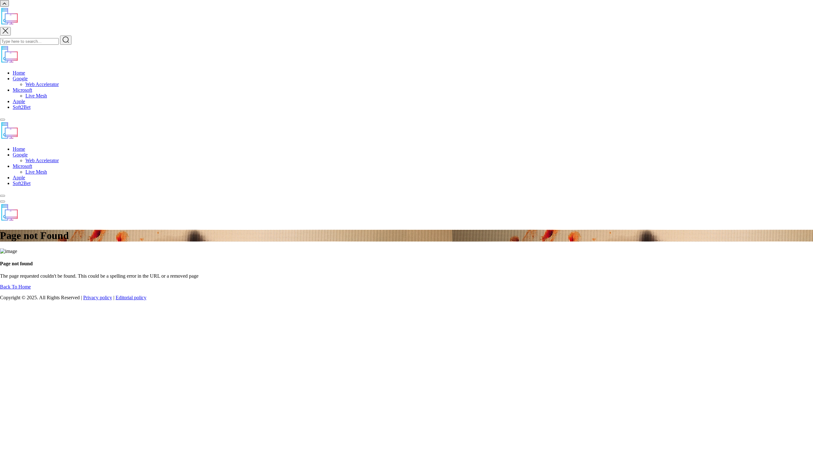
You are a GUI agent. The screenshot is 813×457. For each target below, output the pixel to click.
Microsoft (22, 90)
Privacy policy (97, 297)
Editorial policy (131, 297)
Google (20, 78)
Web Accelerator (42, 84)
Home (19, 73)
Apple (19, 101)
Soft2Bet (21, 107)
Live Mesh (36, 95)
